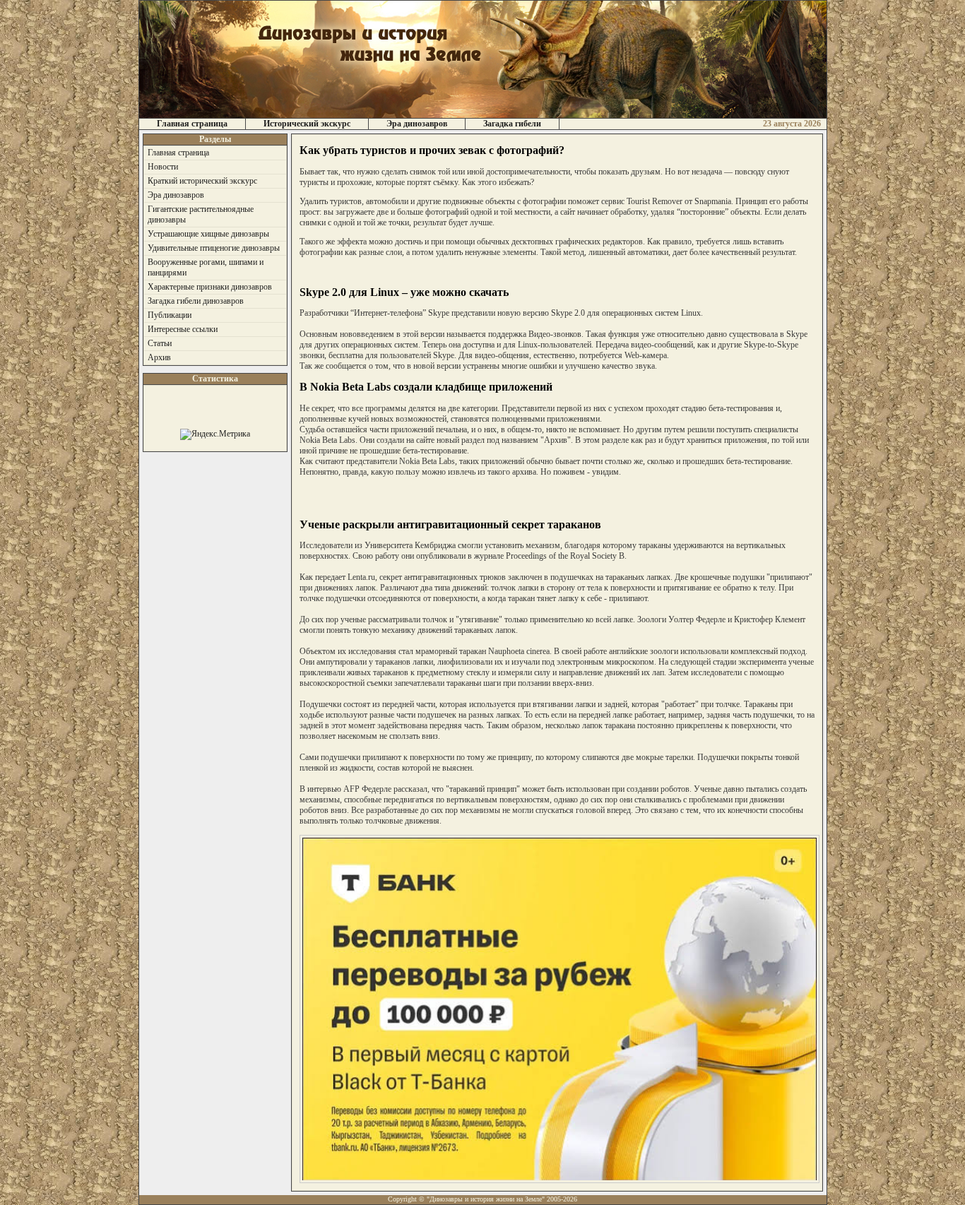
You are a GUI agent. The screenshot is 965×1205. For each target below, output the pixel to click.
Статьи (160, 343)
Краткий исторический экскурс (202, 181)
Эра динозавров (416, 124)
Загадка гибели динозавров (196, 301)
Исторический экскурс (307, 124)
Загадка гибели (512, 124)
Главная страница (192, 124)
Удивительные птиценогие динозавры (214, 248)
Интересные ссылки (183, 329)
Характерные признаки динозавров (210, 287)
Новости (163, 167)
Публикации (169, 315)
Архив (159, 357)
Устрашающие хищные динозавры (208, 234)
